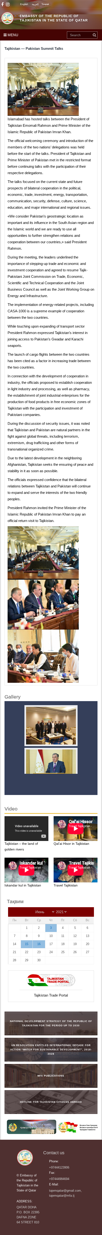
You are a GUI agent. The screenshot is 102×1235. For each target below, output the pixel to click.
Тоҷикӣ (45, 4)
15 (26, 944)
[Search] (94, 35)
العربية (35, 4)
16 (39, 944)
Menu (12, 35)
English (24, 4)
